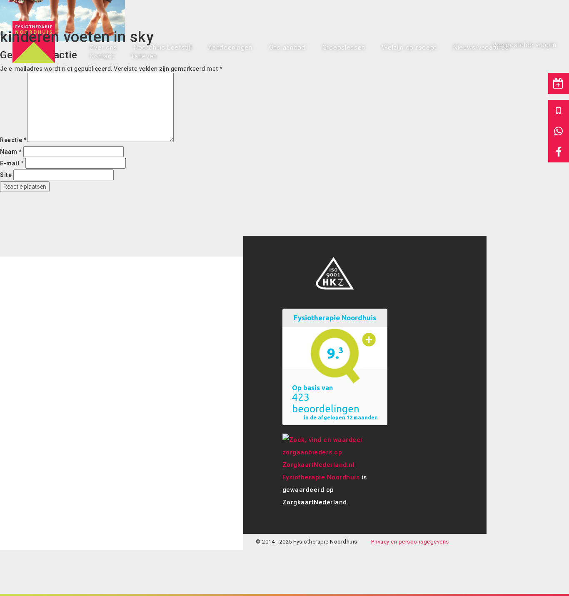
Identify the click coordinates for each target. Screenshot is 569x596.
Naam (11, 151)
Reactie (13, 140)
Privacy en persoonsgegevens (410, 542)
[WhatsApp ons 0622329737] (558, 131)
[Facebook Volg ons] (558, 152)
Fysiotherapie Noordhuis (321, 477)
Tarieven (144, 56)
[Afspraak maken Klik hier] (558, 83)
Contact (102, 56)
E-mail (12, 163)
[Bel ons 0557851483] (558, 110)
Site (6, 175)
